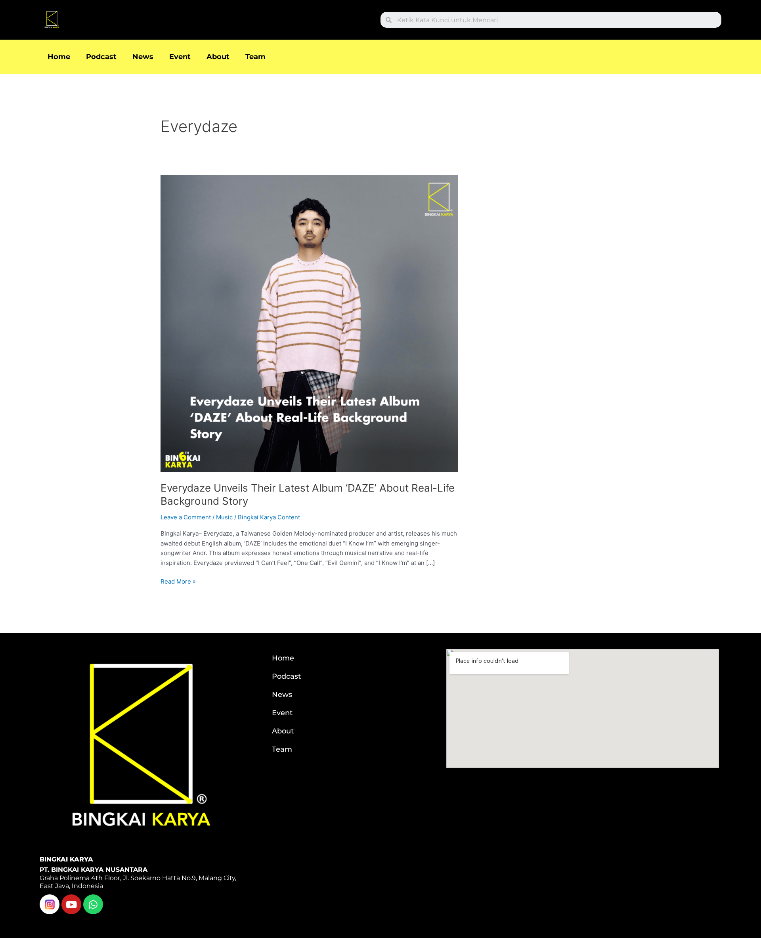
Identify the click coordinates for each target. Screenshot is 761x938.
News (142, 56)
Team (255, 56)
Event (180, 56)
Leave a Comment (186, 517)
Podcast (101, 56)
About (218, 56)
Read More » (178, 581)
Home (59, 56)
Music (224, 517)
